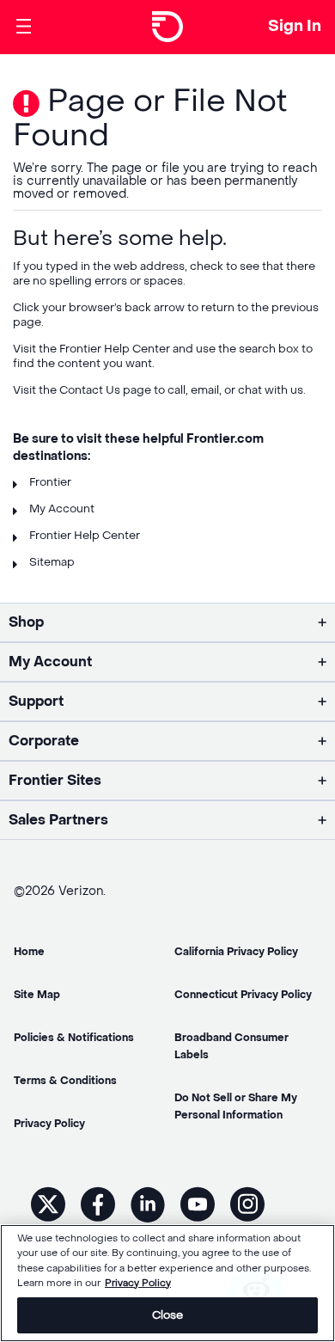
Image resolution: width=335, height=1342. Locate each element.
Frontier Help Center (114, 348)
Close (168, 1315)
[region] (167, 1283)
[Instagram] (247, 1204)
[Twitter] (48, 1204)
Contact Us (89, 390)
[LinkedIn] (147, 1203)
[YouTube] (197, 1204)
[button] (167, 622)
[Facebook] (98, 1204)
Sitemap (52, 562)
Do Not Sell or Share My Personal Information (235, 1106)
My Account (61, 508)
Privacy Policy (138, 1283)
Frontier (50, 482)
